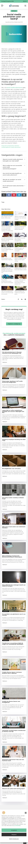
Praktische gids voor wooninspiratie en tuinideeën (19, 249)
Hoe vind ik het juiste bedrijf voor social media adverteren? (14, 174)
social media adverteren (14, 87)
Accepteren (14, 830)
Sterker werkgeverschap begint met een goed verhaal (20, 260)
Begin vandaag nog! (14, 309)
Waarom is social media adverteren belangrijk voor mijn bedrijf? (14, 160)
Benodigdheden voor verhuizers (11, 468)
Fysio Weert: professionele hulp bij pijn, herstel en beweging (7, 281)
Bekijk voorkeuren (14, 838)
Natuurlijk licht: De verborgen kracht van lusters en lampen (14, 585)
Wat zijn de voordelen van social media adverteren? (14, 180)
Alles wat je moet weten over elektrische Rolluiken (13, 527)
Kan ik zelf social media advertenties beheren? (14, 186)
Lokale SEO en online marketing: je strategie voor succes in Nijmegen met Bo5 (13, 411)
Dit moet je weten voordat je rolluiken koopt (13, 498)
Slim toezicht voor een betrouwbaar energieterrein (20, 239)
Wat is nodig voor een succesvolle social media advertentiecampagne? (14, 167)
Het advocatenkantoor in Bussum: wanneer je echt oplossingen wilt (7, 239)
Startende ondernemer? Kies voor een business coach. (13, 760)
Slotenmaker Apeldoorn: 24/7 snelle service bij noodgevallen (12, 382)
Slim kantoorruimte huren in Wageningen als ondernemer (7, 249)
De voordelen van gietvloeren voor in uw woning (13, 614)
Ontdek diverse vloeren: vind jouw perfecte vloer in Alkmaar (12, 673)
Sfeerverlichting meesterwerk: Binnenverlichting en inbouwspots (12, 556)
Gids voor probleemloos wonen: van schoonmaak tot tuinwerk (7, 293)
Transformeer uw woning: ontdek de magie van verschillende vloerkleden (12, 643)
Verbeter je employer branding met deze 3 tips (14, 440)
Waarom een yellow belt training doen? (13, 788)
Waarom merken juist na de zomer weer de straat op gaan (20, 218)
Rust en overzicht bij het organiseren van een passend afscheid (20, 228)
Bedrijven (14, 10)
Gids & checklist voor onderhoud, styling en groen (20, 293)
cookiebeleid (17, 825)
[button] (25, 813)
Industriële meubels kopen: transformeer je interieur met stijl (14, 731)
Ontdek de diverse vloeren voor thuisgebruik (11, 702)
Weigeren (14, 834)
